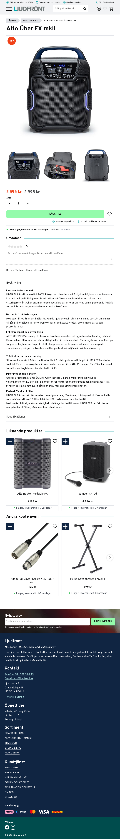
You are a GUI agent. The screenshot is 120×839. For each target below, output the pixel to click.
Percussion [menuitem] (12, 753)
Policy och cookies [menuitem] (17, 782)
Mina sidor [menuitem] (11, 797)
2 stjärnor (12, 246)
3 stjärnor (15, 246)
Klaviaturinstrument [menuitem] (18, 738)
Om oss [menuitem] (9, 792)
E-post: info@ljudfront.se (19, 678)
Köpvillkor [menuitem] (12, 773)
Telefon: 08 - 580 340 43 (19, 674)
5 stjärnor (20, 246)
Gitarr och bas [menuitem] (14, 733)
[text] (14, 192)
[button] (9, 9)
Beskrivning (13, 283)
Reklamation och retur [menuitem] (20, 787)
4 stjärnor (17, 246)
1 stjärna (9, 246)
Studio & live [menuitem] (13, 748)
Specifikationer (15, 417)
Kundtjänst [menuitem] (12, 768)
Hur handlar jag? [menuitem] (16, 777)
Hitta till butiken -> (15, 697)
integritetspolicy (55, 627)
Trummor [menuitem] (11, 743)
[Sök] (84, 8)
